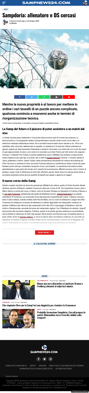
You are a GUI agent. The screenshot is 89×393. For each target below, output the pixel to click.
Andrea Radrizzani (64, 194)
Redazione (42, 365)
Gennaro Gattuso (26, 217)
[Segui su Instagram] (50, 359)
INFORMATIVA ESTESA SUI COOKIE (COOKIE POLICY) (36, 368)
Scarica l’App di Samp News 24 (16, 365)
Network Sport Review (64, 368)
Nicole (14, 23)
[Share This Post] (44, 97)
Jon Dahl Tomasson (12, 194)
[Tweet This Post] (32, 97)
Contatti (33, 365)
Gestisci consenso (12, 376)
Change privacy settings (80, 391)
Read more (43, 232)
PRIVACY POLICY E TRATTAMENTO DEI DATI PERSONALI (66, 365)
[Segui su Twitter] (44, 359)
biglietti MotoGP (53, 158)
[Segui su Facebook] (38, 359)
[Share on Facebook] (20, 97)
